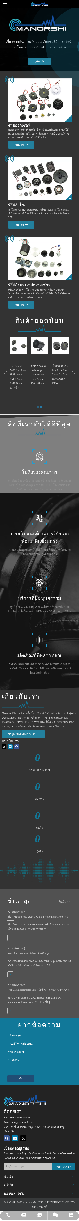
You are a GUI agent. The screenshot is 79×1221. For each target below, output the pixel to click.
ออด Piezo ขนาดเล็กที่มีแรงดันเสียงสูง (28, 953)
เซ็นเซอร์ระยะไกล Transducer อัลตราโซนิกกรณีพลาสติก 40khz (60, 375)
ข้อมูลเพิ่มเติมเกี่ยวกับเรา (22, 734)
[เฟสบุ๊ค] (16, 746)
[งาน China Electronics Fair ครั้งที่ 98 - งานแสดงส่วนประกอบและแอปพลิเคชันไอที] (10, 1011)
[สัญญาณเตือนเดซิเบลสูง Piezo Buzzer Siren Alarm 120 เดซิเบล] (39, 345)
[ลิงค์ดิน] (10, 746)
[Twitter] (23, 1138)
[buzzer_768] (38, 97)
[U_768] (38, 255)
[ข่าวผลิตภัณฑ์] (16, 948)
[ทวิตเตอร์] (4, 746)
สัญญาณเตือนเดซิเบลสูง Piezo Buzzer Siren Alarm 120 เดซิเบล (39, 375)
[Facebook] (7, 1138)
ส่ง (20, 1078)
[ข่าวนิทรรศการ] (16, 911)
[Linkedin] (15, 1138)
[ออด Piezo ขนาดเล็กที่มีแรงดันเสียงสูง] (10, 974)
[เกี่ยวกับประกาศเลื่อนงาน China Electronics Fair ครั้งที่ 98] (10, 938)
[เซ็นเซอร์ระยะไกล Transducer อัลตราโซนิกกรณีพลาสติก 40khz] (60, 345)
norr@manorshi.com (22, 1122)
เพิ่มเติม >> (64, 901)
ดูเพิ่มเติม (40, 61)
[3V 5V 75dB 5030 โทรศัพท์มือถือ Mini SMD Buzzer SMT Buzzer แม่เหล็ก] (18, 345)
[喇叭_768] (38, 175)
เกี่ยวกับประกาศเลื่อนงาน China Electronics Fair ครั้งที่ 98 (38, 916)
